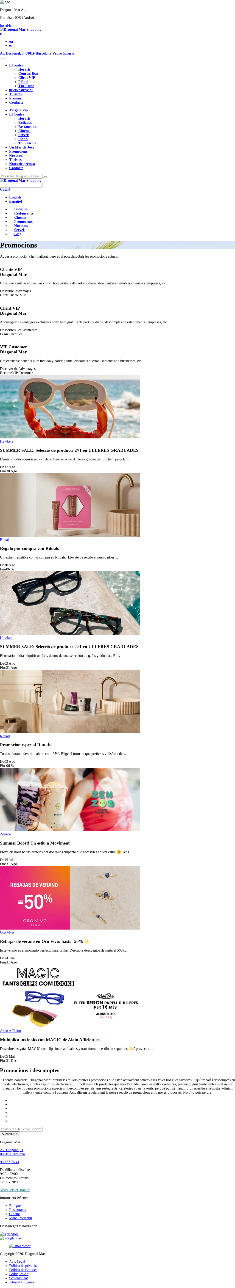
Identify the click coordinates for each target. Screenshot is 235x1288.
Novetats (16, 155)
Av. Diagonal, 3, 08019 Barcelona (25, 53)
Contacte (16, 102)
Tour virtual (27, 143)
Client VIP (26, 78)
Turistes (15, 94)
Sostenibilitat (18, 1278)
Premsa (15, 98)
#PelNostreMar (21, 90)
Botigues (25, 122)
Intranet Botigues (21, 1282)
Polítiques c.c (18, 1274)
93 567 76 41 (9, 1162)
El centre (16, 65)
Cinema (24, 131)
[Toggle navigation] (2, 58)
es (10, 45)
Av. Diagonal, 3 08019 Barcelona (12, 1152)
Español (15, 201)
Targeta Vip (18, 110)
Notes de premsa (22, 164)
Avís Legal (17, 1261)
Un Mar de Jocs (21, 147)
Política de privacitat (24, 1266)
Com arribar (28, 73)
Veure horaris (63, 53)
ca (1, 34)
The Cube (26, 86)
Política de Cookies (23, 1270)
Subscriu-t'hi (10, 1134)
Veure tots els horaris (15, 1190)
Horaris (24, 69)
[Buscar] (45, 177)
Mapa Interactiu (20, 1218)
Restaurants (27, 127)
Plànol (23, 82)
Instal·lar (6, 25)
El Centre (16, 114)
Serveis (23, 135)
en (11, 41)
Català (5, 189)
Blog (17, 234)
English (15, 197)
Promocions (18, 151)
